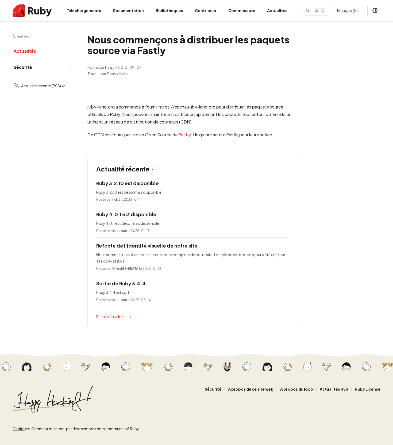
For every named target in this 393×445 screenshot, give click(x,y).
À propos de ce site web (250, 389)
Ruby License (367, 389)
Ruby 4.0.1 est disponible (126, 214)
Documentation (128, 10)
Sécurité (213, 389)
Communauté (241, 10)
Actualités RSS (334, 389)
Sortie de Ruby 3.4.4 (121, 283)
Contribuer (206, 10)
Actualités (277, 10)
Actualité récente (122, 169)
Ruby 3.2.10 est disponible (127, 183)
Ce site (19, 428)
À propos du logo (296, 389)
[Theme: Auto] (375, 11)
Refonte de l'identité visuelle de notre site (147, 245)
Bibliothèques (169, 10)
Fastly (185, 134)
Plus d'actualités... (112, 316)
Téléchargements (84, 10)
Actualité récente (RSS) (41, 85)
